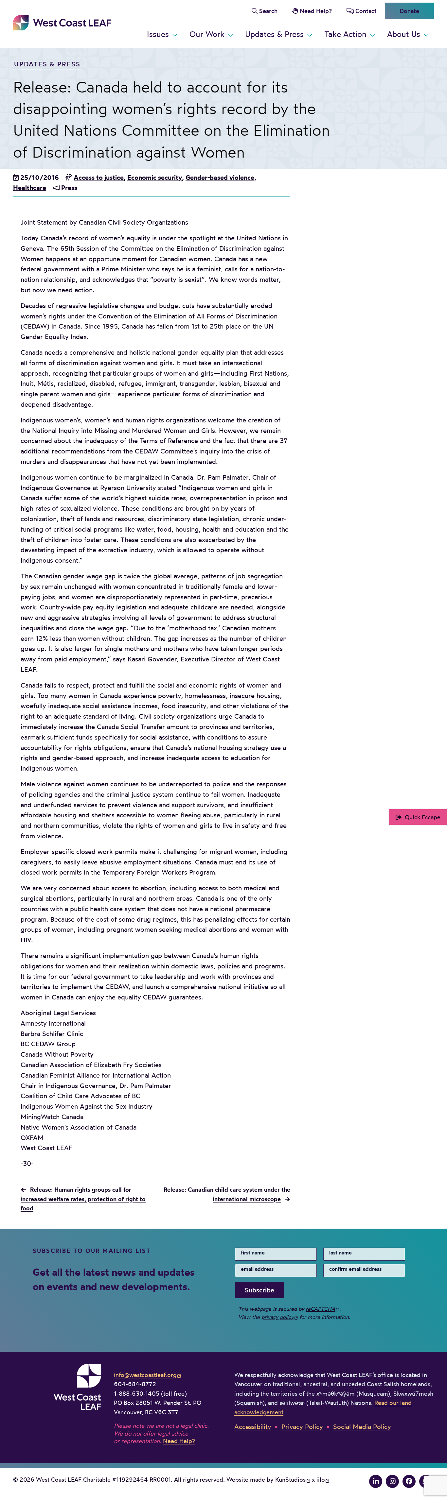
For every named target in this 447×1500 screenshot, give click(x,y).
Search (268, 10)
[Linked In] (375, 1481)
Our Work (206, 34)
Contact (366, 10)
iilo (320, 1479)
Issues (158, 34)
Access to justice (99, 177)
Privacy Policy (302, 1427)
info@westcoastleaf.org (145, 1374)
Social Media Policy (362, 1427)
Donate (409, 10)
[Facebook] (409, 1481)
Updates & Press (274, 34)
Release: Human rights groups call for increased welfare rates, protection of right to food (83, 1199)
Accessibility (252, 1427)
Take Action (345, 34)
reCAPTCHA (320, 1308)
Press (69, 187)
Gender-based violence (220, 177)
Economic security (154, 177)
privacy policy (277, 1317)
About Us (403, 34)
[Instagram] (392, 1481)
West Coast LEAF (62, 22)
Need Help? (316, 10)
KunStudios (290, 1479)
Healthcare (29, 187)
